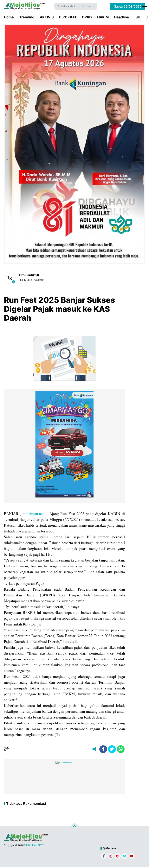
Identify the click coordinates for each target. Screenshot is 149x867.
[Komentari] (6, 749)
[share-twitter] (112, 749)
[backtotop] (74, 826)
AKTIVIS (47, 17)
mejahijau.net (33, 513)
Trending (26, 17)
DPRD (87, 17)
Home (9, 17)
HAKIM (103, 17)
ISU (137, 17)
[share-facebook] (103, 749)
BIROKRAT (68, 17)
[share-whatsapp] (121, 749)
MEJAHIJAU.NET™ (34, 845)
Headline (121, 17)
